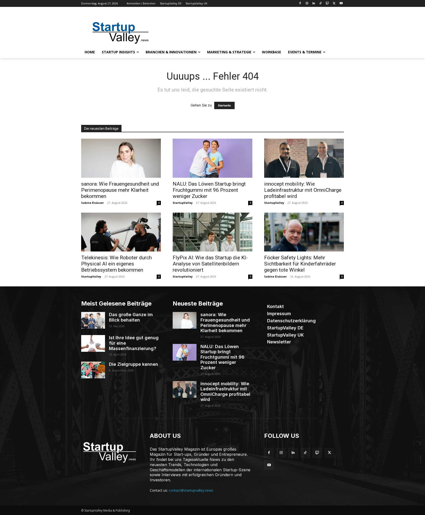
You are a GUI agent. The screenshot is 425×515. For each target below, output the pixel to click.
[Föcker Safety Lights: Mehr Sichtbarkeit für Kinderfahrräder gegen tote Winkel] (304, 232)
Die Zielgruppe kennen (133, 364)
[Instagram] (307, 3)
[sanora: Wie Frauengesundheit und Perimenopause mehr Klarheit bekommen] (121, 158)
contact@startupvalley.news (191, 490)
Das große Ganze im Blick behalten (131, 317)
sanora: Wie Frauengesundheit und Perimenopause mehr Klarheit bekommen (120, 190)
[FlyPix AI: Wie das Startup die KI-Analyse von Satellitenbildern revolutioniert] (212, 232)
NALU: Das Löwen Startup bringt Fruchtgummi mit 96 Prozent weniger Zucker (209, 190)
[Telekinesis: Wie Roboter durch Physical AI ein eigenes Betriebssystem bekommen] (121, 232)
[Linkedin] (314, 3)
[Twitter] (334, 3)
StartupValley (183, 203)
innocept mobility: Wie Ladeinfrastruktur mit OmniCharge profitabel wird (302, 190)
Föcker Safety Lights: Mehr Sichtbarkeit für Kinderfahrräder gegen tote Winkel (300, 264)
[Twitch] (327, 3)
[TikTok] (320, 3)
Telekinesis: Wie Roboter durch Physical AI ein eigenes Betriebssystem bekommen (116, 264)
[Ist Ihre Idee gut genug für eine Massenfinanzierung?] (93, 343)
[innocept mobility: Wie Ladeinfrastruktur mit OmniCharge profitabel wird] (304, 158)
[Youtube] (341, 3)
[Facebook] (300, 3)
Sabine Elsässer (92, 203)
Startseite (224, 105)
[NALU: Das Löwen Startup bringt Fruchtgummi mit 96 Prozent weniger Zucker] (212, 158)
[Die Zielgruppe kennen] (93, 370)
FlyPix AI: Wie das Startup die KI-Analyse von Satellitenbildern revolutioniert (210, 264)
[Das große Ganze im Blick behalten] (93, 320)
